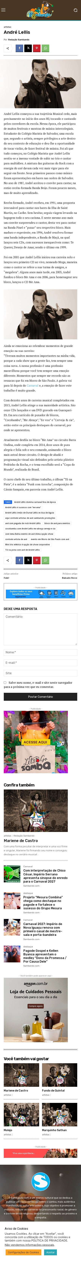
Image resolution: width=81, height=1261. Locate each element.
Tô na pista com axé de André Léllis (22, 549)
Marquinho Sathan (54, 1130)
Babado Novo (69, 578)
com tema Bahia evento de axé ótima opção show (29, 534)
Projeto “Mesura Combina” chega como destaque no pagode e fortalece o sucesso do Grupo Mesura (43, 902)
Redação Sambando (18, 40)
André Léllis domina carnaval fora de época (35, 502)
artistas (7, 27)
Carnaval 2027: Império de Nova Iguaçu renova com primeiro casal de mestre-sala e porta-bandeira (42, 929)
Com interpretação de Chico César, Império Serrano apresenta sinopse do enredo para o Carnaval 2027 (45, 876)
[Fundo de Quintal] (59, 1075)
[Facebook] (19, 48)
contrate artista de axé (16, 539)
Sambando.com (31, 886)
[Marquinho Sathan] (59, 1114)
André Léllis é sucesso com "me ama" (23, 507)
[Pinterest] (36, 48)
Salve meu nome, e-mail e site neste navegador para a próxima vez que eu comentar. (38, 684)
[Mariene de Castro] (36, 810)
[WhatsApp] (45, 48)
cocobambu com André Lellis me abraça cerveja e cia (30, 528)
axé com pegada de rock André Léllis (23, 523)
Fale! (6, 578)
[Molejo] (21, 1114)
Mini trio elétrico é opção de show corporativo (27, 544)
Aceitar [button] (50, 1252)
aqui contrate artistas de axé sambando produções (30, 518)
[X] (28, 48)
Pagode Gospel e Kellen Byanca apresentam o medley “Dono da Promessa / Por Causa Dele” (44, 956)
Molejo (8, 1130)
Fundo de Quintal (53, 1090)
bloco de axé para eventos (57, 523)
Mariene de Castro (21, 840)
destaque (28, 893)
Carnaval (32, 385)
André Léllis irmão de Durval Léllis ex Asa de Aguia (29, 512)
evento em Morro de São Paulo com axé (50, 539)
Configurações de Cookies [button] (23, 1252)
